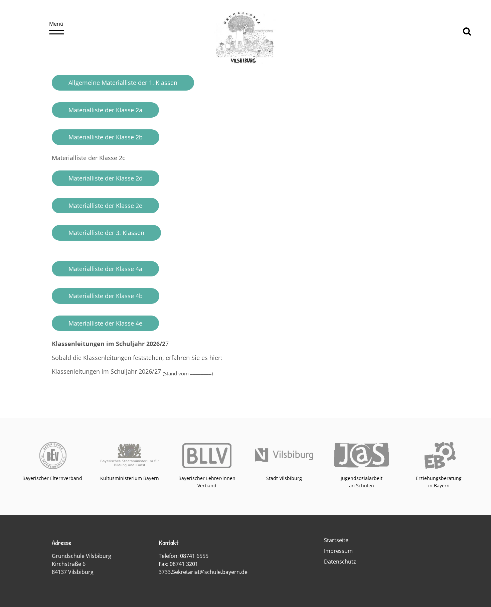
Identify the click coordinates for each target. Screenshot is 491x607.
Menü (56, 23)
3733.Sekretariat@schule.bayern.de (203, 572)
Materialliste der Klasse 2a (105, 110)
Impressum (338, 551)
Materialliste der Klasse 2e (105, 206)
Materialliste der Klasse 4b (105, 296)
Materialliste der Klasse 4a (105, 269)
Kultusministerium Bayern (129, 478)
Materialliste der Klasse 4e (105, 323)
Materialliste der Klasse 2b (105, 137)
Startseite (336, 540)
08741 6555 (194, 556)
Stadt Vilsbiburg (284, 478)
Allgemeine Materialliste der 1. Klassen (122, 83)
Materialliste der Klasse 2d (105, 178)
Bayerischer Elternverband (52, 478)
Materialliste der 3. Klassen (106, 233)
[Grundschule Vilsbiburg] (245, 64)
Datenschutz (340, 561)
